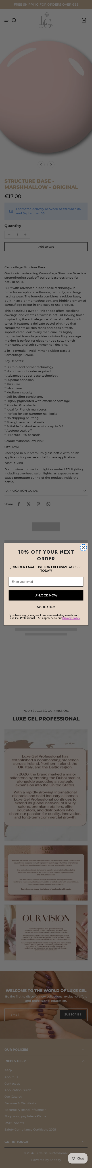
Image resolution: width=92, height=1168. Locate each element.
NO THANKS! (46, 607)
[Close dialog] (83, 547)
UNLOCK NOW (46, 595)
